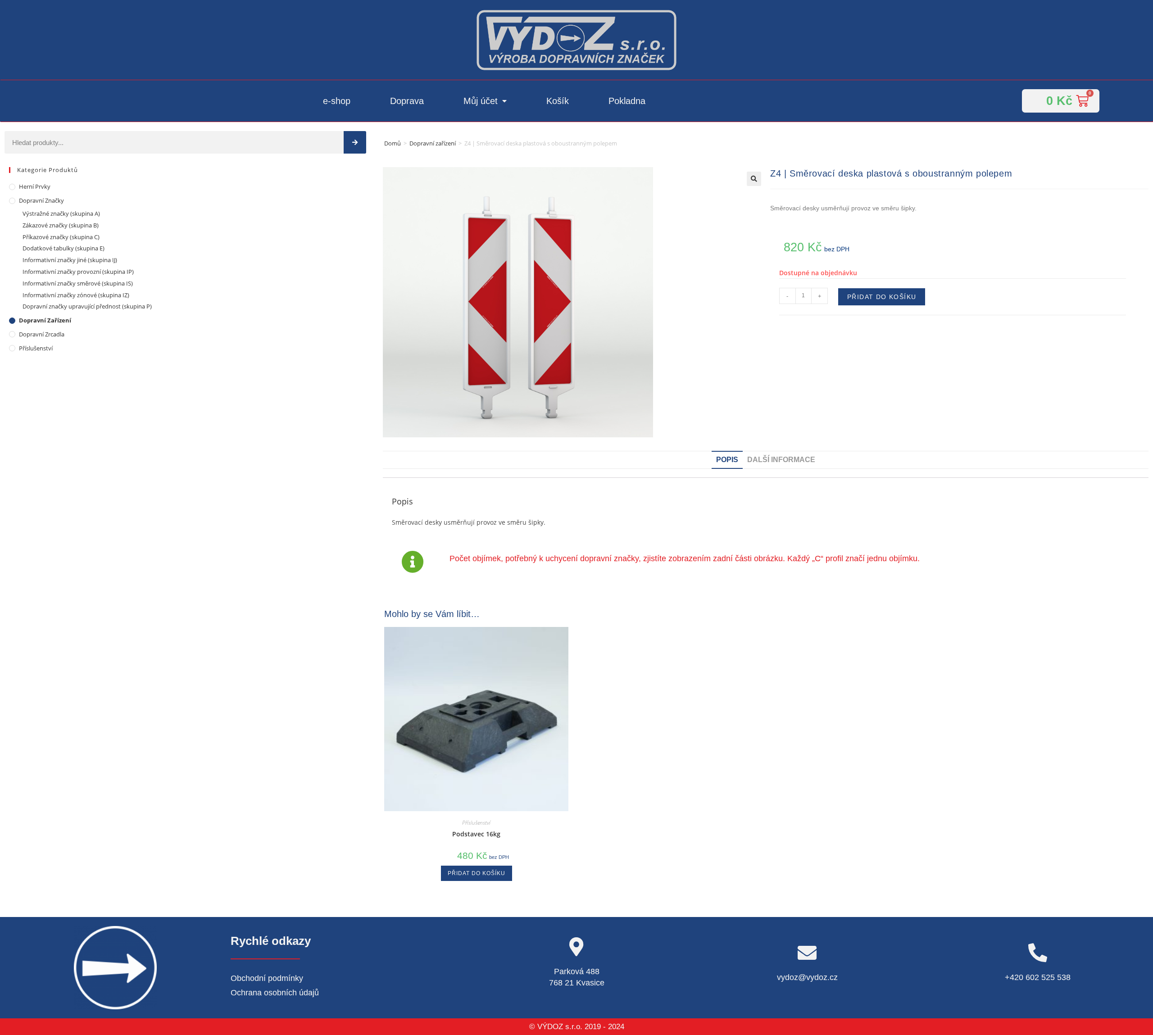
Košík (557, 101)
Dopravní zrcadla (41, 334)
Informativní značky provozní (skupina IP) (78, 272)
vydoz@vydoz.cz (807, 977)
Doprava (407, 101)
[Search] (355, 142)
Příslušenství (36, 348)
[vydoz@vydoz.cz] (807, 952)
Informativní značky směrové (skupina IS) (78, 283)
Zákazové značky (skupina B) (61, 225)
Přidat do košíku (881, 296)
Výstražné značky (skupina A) (61, 213)
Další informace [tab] (781, 459)
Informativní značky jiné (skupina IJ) (70, 260)
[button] (754, 179)
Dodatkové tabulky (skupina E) (63, 248)
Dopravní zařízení (432, 143)
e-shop (336, 101)
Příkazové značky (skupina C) (61, 237)
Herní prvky (34, 186)
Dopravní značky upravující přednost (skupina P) (87, 306)
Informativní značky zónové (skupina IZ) (76, 295)
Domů (392, 143)
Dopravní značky (41, 200)
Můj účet (480, 101)
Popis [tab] (727, 459)
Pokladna (626, 101)
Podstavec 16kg (476, 834)
